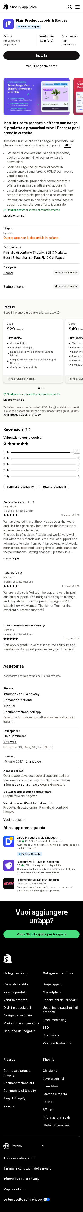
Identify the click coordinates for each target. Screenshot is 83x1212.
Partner (48, 1102)
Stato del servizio (56, 1125)
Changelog (33, 761)
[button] (41, 846)
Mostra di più (11, 558)
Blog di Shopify (14, 1098)
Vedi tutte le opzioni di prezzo (22, 414)
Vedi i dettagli (13, 819)
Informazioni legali (56, 1117)
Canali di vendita (15, 984)
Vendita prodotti (15, 1000)
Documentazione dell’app (22, 712)
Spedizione (51, 1035)
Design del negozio (17, 1015)
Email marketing (54, 1020)
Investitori (50, 1086)
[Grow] (44, 388)
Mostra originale (13, 215)
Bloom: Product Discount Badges (38, 879)
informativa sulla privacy (21, 784)
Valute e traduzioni (57, 1043)
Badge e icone (13, 286)
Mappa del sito (14, 1189)
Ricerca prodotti (15, 992)
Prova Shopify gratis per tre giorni (41, 934)
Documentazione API (18, 1083)
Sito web (10, 742)
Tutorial (9, 706)
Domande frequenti (17, 700)
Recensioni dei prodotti (60, 1000)
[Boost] (41, 388)
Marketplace (52, 992)
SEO (46, 1027)
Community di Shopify (19, 1090)
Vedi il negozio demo (41, 66)
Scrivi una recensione (20, 486)
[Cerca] (70, 7)
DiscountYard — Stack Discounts (38, 861)
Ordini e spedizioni (17, 1007)
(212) (50, 40)
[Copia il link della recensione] (33, 502)
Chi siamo (50, 1070)
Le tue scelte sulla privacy (23, 1199)
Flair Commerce (15, 736)
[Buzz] (39, 388)
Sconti (8, 273)
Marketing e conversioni (21, 1023)
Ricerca (8, 1106)
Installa (41, 55)
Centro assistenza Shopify (16, 1073)
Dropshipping (52, 984)
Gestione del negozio (19, 1031)
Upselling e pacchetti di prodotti (60, 1010)
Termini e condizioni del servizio (27, 1168)
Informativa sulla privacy (21, 694)
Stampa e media (55, 1094)
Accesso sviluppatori (18, 1158)
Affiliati (48, 1109)
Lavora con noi (53, 1078)
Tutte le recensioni (54, 486)
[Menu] (77, 7)
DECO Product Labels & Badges (37, 837)
